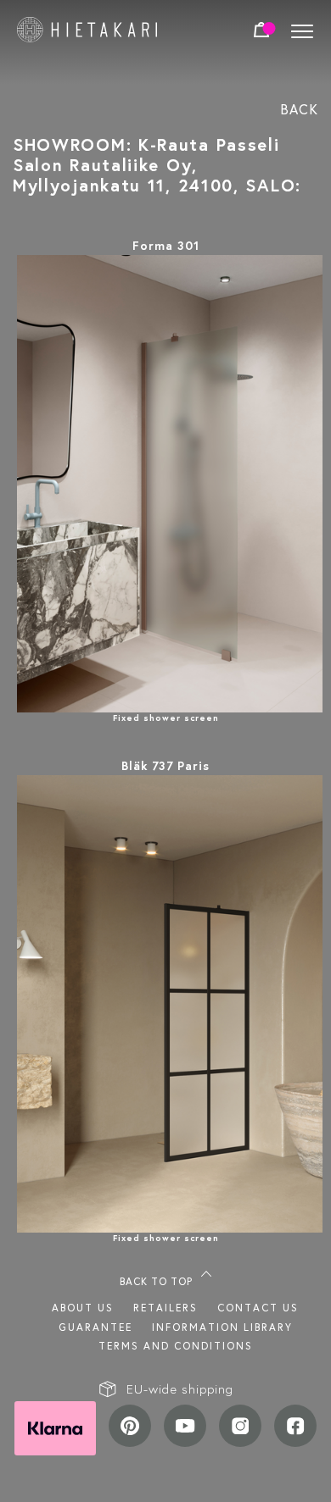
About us (83, 1307)
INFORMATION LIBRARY (222, 1327)
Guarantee (95, 1327)
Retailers (165, 1307)
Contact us (258, 1307)
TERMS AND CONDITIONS (175, 1345)
